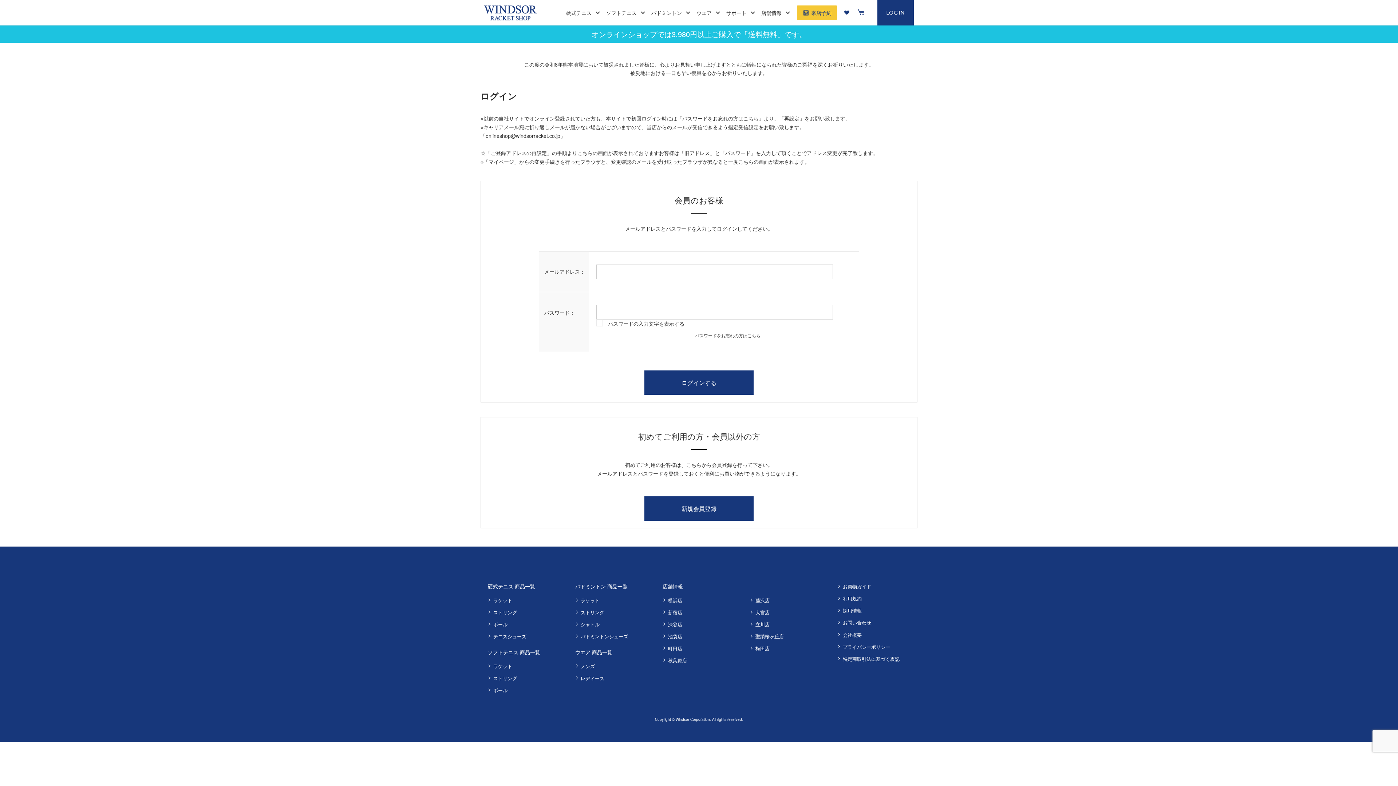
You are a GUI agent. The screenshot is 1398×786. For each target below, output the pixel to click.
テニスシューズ (509, 636)
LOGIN (895, 12)
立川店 (762, 624)
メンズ (588, 666)
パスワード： (559, 312)
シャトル (590, 624)
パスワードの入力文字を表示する (646, 323)
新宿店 (675, 612)
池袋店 (675, 636)
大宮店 (762, 612)
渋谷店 (675, 624)
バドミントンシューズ (604, 636)
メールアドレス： (564, 271)
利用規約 (852, 598)
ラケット (502, 600)
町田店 (675, 648)
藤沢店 (762, 600)
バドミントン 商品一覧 (601, 586)
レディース (592, 678)
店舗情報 (673, 586)
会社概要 (852, 634)
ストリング (505, 612)
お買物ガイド (857, 586)
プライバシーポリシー (866, 646)
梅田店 (762, 648)
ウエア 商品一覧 (593, 652)
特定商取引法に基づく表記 (871, 658)
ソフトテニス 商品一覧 (514, 652)
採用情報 (852, 610)
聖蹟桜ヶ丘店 (769, 636)
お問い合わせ (857, 622)
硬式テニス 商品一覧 (511, 586)
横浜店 (675, 600)
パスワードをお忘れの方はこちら (728, 335)
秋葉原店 (677, 660)
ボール (500, 624)
